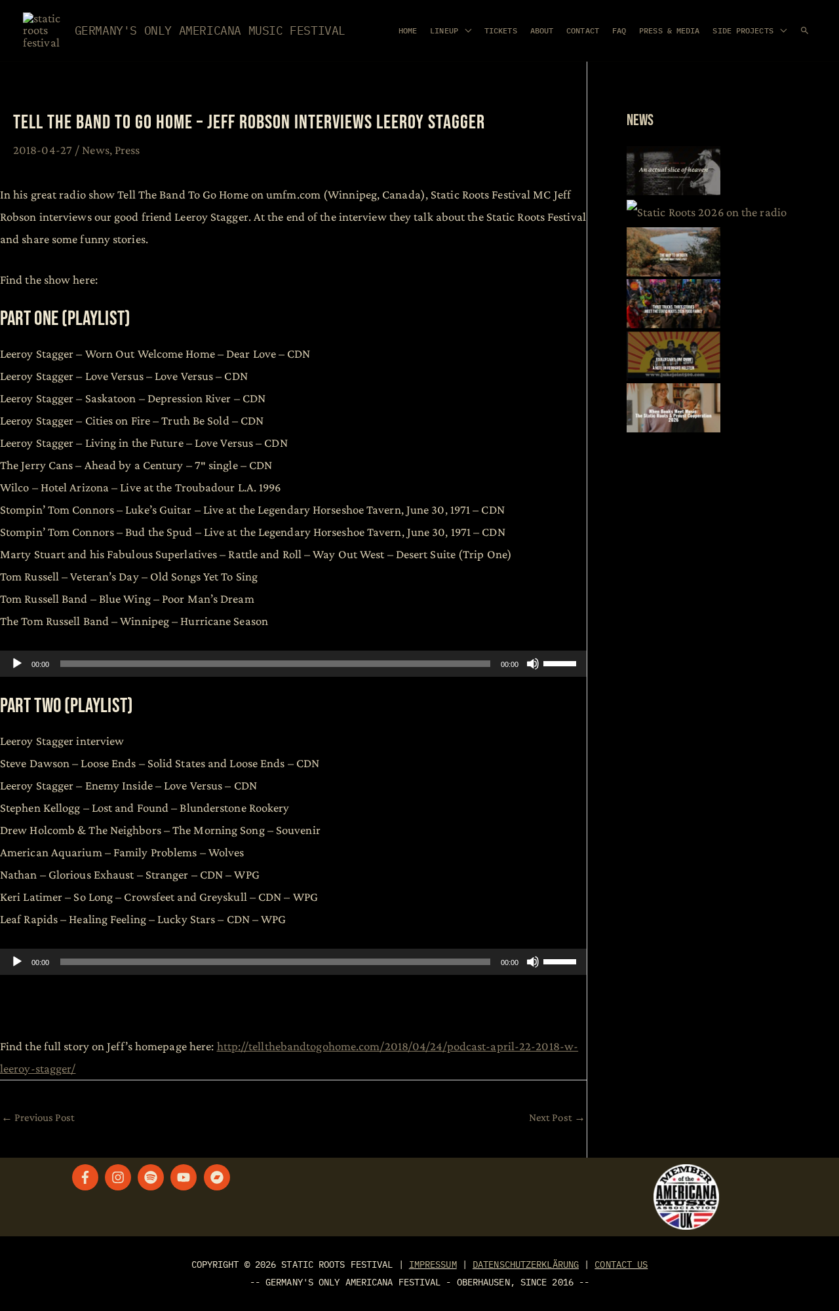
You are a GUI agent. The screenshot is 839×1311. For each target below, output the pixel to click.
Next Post (557, 1117)
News (95, 150)
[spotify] (153, 1177)
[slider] (561, 662)
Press (127, 150)
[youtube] (185, 1177)
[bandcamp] (219, 1177)
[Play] (17, 663)
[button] (805, 30)
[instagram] (120, 1177)
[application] (293, 664)
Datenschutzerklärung (526, 1264)
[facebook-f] (87, 1177)
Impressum (433, 1264)
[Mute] (532, 663)
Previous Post (38, 1117)
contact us (621, 1264)
